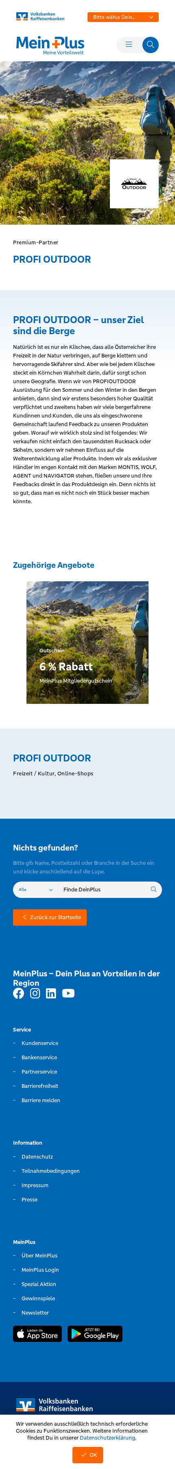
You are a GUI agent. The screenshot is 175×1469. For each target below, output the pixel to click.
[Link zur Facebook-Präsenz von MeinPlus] (18, 994)
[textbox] (123, 17)
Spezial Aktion (39, 1284)
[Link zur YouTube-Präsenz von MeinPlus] (68, 994)
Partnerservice (39, 1071)
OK (93, 1454)
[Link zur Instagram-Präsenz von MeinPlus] (35, 994)
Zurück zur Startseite (55, 917)
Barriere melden (41, 1100)
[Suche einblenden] (150, 45)
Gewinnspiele (38, 1298)
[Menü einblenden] (128, 45)
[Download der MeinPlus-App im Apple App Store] (37, 1335)
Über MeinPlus (39, 1255)
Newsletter (35, 1312)
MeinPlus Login (40, 1269)
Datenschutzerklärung (107, 1437)
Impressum (35, 1185)
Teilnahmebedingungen (51, 1171)
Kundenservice (40, 1043)
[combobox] (123, 17)
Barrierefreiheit (40, 1086)
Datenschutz (37, 1156)
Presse (29, 1199)
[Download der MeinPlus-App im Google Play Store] (95, 1335)
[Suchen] (154, 890)
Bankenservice (39, 1057)
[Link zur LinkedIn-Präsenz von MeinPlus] (51, 994)
